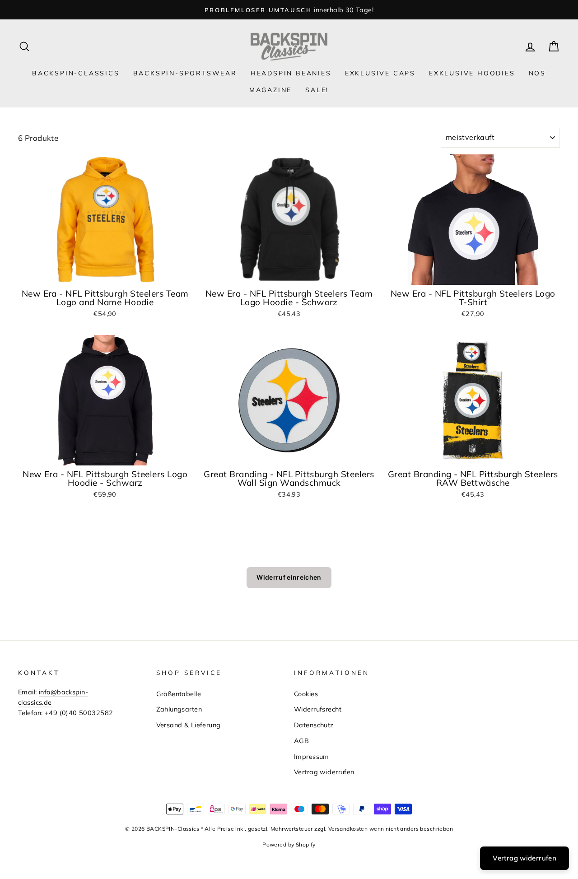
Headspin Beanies (291, 73)
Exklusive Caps (380, 73)
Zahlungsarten (179, 709)
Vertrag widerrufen (324, 771)
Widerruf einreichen (289, 577)
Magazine (270, 90)
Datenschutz (314, 725)
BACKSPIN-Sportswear (185, 73)
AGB (301, 740)
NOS (537, 73)
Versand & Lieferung (188, 725)
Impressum (311, 756)
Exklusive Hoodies (472, 73)
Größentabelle (178, 693)
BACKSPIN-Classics (76, 73)
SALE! (317, 90)
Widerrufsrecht (317, 709)
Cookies (306, 693)
